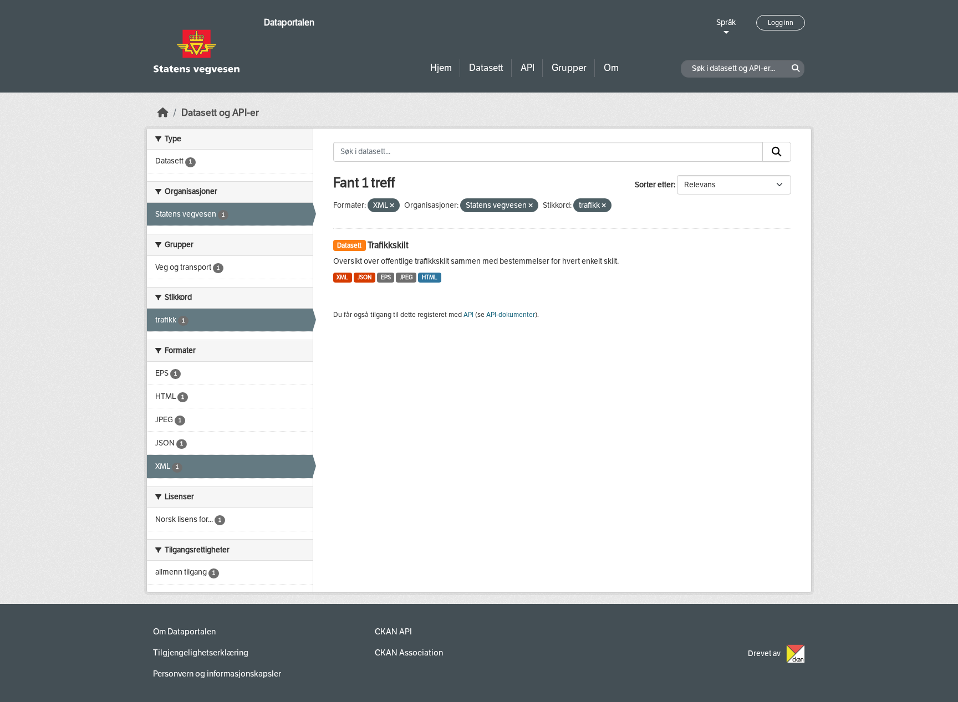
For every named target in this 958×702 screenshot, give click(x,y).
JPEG (406, 277)
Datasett (486, 68)
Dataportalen (289, 22)
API (527, 68)
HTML (429, 277)
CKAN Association (409, 653)
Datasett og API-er (220, 113)
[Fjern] (392, 205)
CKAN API (393, 632)
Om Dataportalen (184, 632)
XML (342, 277)
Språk (726, 22)
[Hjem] (163, 113)
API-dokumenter (510, 315)
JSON (364, 277)
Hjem (441, 68)
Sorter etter (654, 184)
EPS (386, 277)
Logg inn (780, 23)
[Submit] (776, 152)
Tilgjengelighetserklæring (200, 653)
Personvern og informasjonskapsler (217, 674)
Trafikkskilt (388, 245)
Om (611, 68)
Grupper (569, 68)
